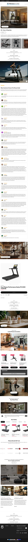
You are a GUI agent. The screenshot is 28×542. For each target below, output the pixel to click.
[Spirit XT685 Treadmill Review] (20, 491)
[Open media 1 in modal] (19, 264)
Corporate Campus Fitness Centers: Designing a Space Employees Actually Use (7, 499)
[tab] (3, 422)
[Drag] (14, 342)
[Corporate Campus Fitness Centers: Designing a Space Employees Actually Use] (7, 491)
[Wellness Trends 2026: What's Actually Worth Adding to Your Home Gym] (14, 475)
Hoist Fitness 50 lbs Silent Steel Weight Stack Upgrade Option (22, 364)
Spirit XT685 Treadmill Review (18, 498)
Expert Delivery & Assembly (14, 55)
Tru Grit (2, 433)
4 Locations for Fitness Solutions (14, 58)
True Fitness (2, 285)
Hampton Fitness (6, 414)
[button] (26, 81)
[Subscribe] (26, 528)
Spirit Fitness (13, 433)
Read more (15, 506)
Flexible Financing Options (14, 51)
